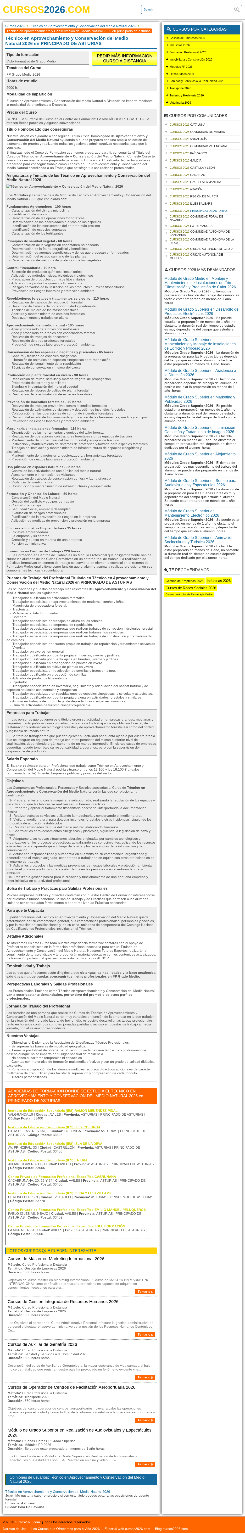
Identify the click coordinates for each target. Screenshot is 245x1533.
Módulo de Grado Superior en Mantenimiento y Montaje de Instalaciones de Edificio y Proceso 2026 (200, 344)
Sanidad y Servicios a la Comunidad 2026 (197, 81)
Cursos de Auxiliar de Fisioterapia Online (189, 594)
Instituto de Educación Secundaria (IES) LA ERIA (48, 1160)
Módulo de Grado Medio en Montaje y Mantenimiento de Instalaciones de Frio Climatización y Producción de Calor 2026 (200, 282)
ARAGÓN (186, 189)
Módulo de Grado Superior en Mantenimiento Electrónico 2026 (191, 513)
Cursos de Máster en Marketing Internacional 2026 (56, 1258)
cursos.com (46, 9)
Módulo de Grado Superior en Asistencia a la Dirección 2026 (200, 373)
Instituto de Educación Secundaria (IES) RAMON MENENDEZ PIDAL (63, 1111)
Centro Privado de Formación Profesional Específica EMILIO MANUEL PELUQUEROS (77, 1210)
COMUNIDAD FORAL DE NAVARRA (196, 218)
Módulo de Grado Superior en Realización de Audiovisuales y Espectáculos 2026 (79, 1433)
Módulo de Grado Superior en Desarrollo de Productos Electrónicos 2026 (201, 311)
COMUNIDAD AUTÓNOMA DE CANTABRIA (200, 233)
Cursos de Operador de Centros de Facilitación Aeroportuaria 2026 (71, 1387)
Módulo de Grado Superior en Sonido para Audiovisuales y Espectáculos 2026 (200, 483)
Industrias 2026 (180, 45)
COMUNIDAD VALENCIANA (198, 146)
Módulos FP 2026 (181, 66)
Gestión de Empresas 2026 (187, 38)
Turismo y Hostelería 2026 (187, 95)
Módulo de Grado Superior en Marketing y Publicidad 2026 (199, 399)
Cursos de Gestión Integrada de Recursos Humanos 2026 (63, 1301)
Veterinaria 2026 (180, 102)
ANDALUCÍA (188, 139)
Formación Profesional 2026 (188, 52)
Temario (144, 1291)
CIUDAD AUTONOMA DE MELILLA (196, 256)
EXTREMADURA (191, 226)
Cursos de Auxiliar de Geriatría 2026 (42, 1344)
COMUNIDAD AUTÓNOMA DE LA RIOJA (202, 241)
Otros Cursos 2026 (182, 74)
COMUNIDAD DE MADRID (197, 132)
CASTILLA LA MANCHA (195, 182)
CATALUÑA (187, 124)
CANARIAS (187, 175)
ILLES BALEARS (191, 203)
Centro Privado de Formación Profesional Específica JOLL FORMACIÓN (66, 1226)
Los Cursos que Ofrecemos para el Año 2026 (65, 1529)
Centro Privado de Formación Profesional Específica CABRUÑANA (62, 1177)
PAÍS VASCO (188, 153)
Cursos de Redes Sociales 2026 (191, 588)
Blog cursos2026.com (171, 1529)
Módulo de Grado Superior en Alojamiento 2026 (200, 456)
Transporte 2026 (180, 88)
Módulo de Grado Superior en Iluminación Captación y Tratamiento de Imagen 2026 (199, 429)
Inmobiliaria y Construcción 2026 (191, 59)
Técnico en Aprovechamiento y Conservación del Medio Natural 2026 (83, 26)
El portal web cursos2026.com (127, 1529)
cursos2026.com (27, 1522)
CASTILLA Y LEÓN (192, 167)
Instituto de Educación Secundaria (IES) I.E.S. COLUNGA (54, 1127)
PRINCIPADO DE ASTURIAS (199, 211)
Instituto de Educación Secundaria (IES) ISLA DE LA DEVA (55, 1144)
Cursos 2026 (15, 26)
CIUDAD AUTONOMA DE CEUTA (201, 249)
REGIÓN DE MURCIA (194, 196)
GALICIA (185, 160)
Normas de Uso (15, 1529)
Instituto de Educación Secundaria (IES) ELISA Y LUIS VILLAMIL (60, 1193)
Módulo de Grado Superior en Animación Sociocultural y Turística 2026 (199, 540)
